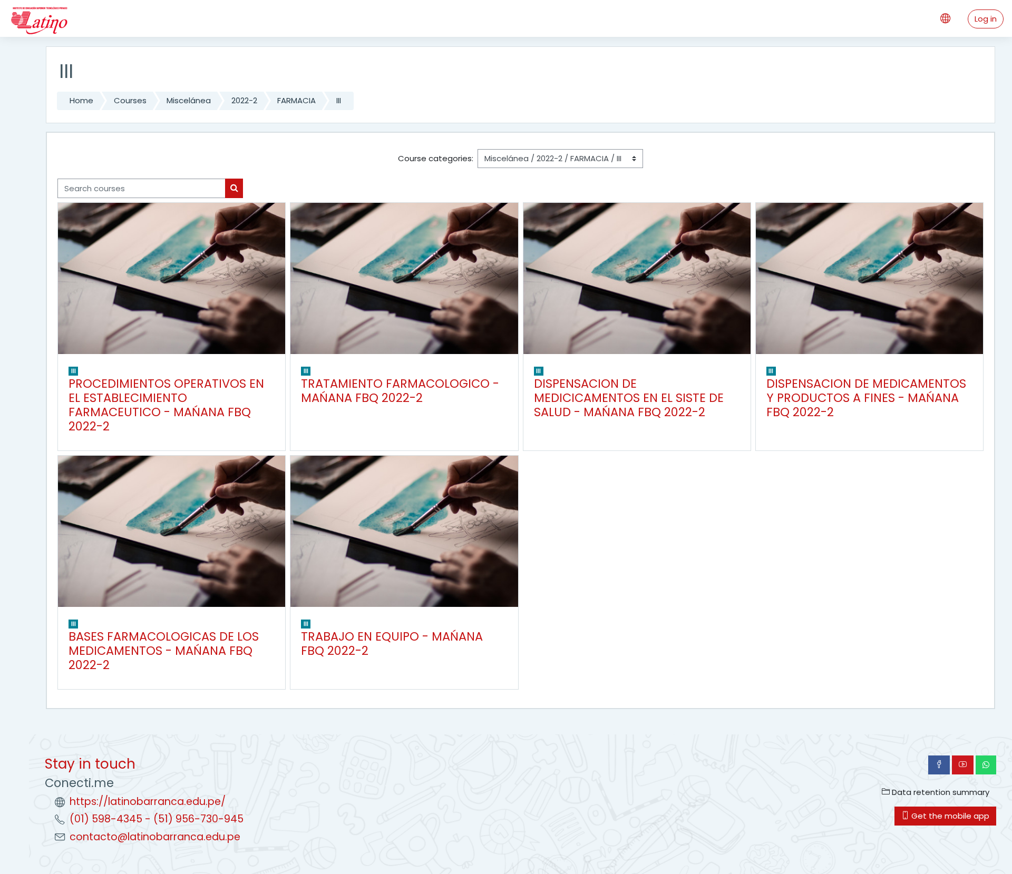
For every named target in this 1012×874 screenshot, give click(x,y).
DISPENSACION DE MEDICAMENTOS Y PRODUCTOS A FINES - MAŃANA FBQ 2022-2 (866, 397)
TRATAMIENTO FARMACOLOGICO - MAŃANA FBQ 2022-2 (400, 390)
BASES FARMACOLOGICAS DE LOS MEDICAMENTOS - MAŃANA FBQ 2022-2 (164, 650)
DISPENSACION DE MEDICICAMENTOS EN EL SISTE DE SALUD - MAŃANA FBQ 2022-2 (629, 397)
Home (81, 100)
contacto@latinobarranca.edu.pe (155, 837)
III (338, 100)
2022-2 (244, 100)
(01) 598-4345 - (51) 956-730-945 (157, 819)
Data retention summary (939, 792)
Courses (130, 100)
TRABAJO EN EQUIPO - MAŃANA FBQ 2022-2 (392, 643)
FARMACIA (296, 100)
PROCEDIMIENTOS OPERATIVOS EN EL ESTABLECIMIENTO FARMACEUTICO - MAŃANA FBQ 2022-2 (166, 405)
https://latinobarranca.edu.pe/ (148, 801)
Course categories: (435, 158)
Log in (986, 18)
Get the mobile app (949, 815)
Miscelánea (189, 100)
